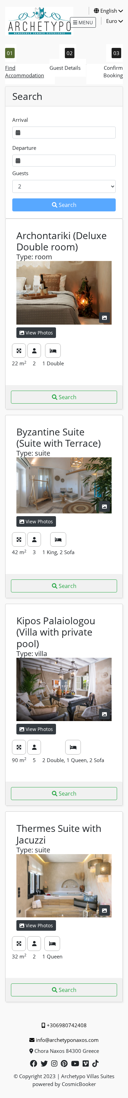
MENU (85, 22)
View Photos (39, 332)
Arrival (20, 119)
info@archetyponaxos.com (67, 1039)
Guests (20, 173)
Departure (24, 147)
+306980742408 (67, 1025)
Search (67, 205)
